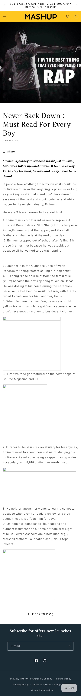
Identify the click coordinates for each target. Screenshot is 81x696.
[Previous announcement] (4, 5)
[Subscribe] (69, 646)
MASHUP (24, 678)
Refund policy (63, 678)
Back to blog (42, 614)
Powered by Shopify (41, 678)
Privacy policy (21, 684)
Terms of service (41, 684)
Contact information (42, 690)
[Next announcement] (77, 5)
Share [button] (11, 151)
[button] (5, 16)
